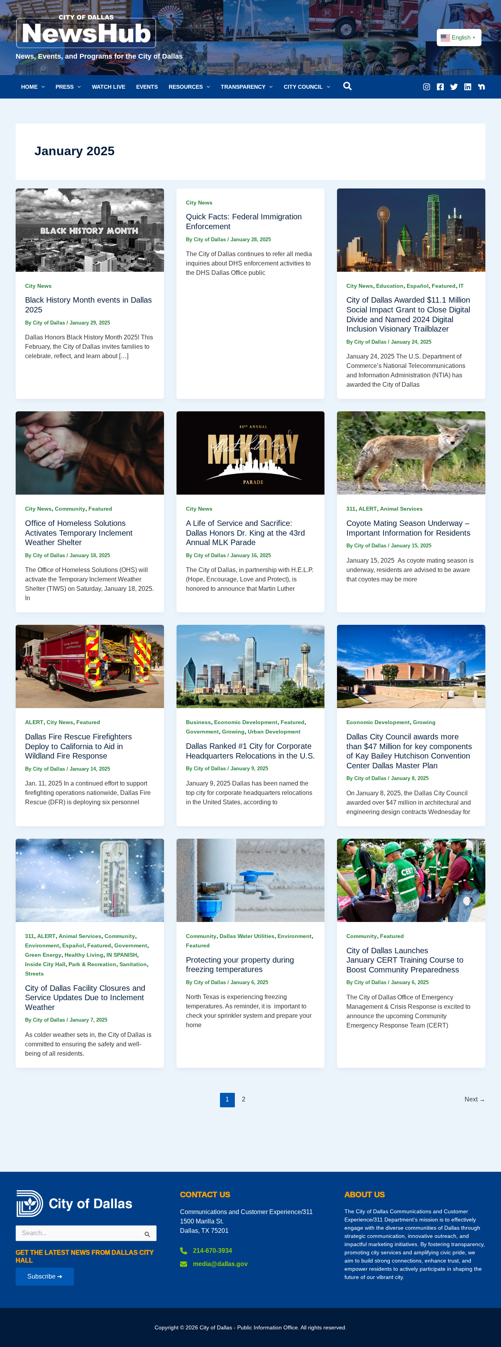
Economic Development (246, 722)
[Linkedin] (468, 87)
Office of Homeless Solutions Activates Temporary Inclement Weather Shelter (79, 533)
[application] (41, 87)
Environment (42, 945)
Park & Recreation (92, 964)
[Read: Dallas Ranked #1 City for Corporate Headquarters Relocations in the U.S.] (251, 666)
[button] (33, 87)
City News (38, 286)
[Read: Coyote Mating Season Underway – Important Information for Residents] (411, 452)
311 (350, 509)
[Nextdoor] (481, 87)
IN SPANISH (121, 955)
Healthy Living (84, 955)
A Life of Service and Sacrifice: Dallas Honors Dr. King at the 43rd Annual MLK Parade (245, 533)
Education (390, 286)
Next (475, 1099)
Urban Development (274, 731)
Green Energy (43, 955)
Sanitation (133, 964)
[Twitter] (454, 87)
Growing (233, 731)
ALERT (368, 509)
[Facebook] (440, 87)
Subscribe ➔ (44, 1276)
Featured (444, 286)
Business (198, 722)
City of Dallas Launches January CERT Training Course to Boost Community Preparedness (404, 960)
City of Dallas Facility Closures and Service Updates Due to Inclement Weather (85, 998)
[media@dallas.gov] (214, 1264)
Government (202, 731)
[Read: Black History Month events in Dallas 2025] (90, 229)
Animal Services (401, 509)
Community (70, 509)
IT (461, 286)
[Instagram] (427, 87)
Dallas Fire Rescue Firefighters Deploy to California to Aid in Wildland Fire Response (78, 746)
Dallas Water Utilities (247, 936)
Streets (34, 973)
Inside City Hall (45, 964)
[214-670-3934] (206, 1251)
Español (418, 286)
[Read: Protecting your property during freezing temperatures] (251, 880)
